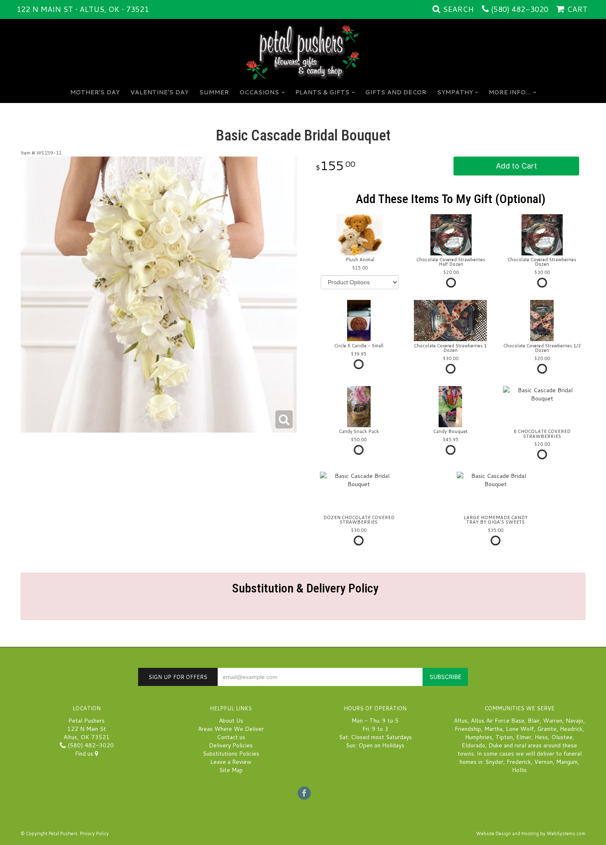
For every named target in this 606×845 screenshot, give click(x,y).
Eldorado (473, 745)
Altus (460, 720)
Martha (493, 729)
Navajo (574, 720)
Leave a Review (230, 762)
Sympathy (455, 92)
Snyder (494, 762)
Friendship (468, 729)
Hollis (519, 770)
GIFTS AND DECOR (395, 92)
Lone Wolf (520, 729)
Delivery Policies (231, 745)
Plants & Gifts (322, 92)
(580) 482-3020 (519, 9)
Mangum (567, 762)
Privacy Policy (94, 833)
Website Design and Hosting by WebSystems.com (530, 833)
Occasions (259, 92)
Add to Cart (516, 166)
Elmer (523, 737)
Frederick (519, 762)
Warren (552, 720)
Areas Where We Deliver (231, 729)
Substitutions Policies (231, 753)
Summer (214, 92)
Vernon (543, 762)
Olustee (562, 737)
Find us (85, 753)
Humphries (478, 737)
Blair (534, 720)
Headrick (571, 729)
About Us (231, 720)
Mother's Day (95, 92)
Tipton (504, 737)
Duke (495, 745)
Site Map (231, 770)
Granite (547, 729)
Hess (541, 737)
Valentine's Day (159, 92)
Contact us (231, 737)
